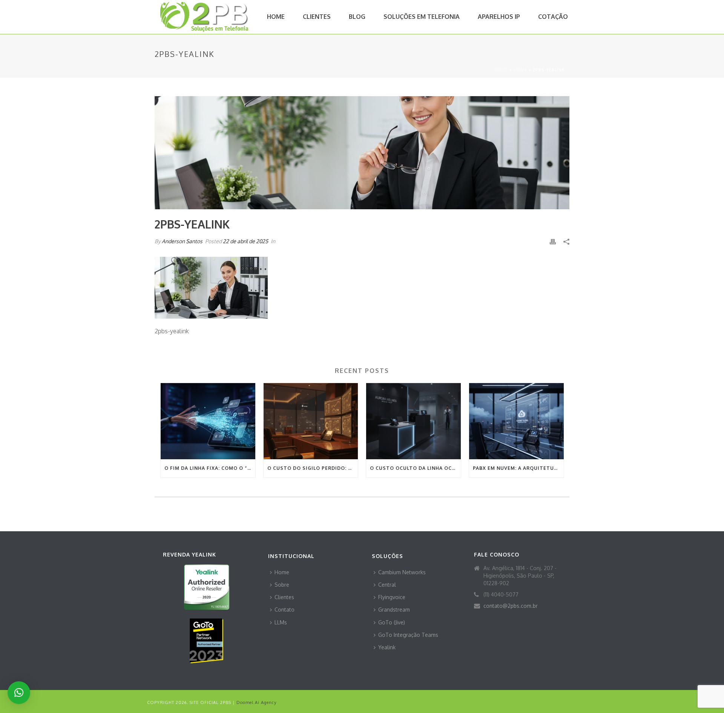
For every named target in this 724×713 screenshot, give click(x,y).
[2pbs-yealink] (362, 152)
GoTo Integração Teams (408, 635)
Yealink (387, 647)
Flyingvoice (391, 597)
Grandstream (394, 609)
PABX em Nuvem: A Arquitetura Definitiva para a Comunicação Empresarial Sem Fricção (518, 468)
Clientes (284, 597)
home (520, 69)
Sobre (282, 584)
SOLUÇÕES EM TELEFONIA (421, 16)
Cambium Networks (402, 572)
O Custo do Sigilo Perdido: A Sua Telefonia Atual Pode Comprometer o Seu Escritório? (312, 468)
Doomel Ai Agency (256, 702)
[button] (19, 692)
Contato (285, 609)
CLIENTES (317, 16)
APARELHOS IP (499, 16)
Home (282, 572)
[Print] (553, 241)
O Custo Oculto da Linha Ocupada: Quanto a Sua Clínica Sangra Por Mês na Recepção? (415, 468)
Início (500, 69)
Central (387, 584)
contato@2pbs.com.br (510, 606)
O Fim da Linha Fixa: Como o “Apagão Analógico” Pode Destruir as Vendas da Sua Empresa (209, 468)
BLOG (357, 16)
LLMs (281, 622)
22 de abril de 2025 (245, 241)
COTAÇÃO (553, 16)
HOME (276, 16)
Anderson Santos (182, 241)
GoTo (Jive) (391, 622)
